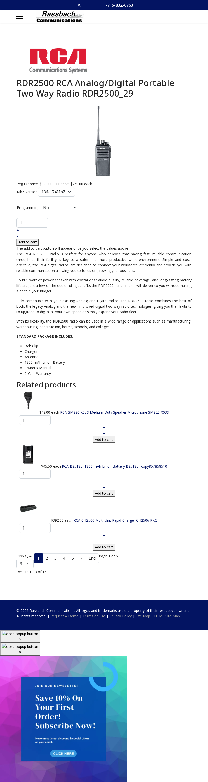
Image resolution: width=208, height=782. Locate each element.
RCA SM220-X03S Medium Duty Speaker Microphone (104, 412)
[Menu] (19, 16)
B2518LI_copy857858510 (146, 466)
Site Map (143, 616)
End (92, 558)
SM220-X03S (158, 412)
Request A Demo (64, 616)
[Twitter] (79, 5)
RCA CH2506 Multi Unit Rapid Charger (105, 520)
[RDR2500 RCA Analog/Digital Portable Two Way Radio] (104, 140)
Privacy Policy (120, 616)
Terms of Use (94, 616)
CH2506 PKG (146, 520)
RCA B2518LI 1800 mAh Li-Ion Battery (94, 466)
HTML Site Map (167, 616)
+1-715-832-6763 (117, 5)
